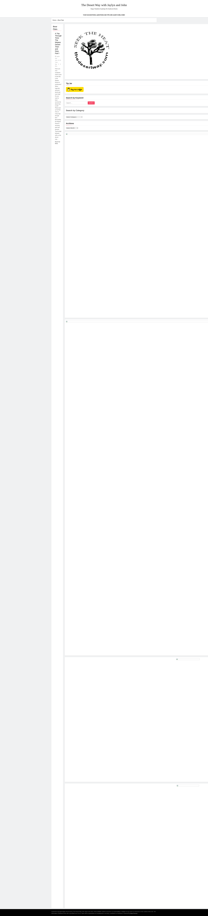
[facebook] (52, 6)
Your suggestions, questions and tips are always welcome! (104, 15)
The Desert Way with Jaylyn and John (104, 5)
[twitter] (58, 6)
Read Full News (57, 142)
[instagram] (56, 6)
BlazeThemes (133, 913)
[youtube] (54, 6)
